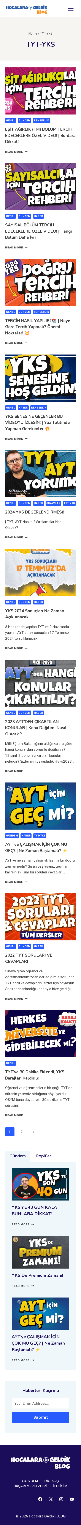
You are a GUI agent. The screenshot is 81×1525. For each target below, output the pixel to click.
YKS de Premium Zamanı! (37, 1275)
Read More (16, 151)
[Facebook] (40, 1499)
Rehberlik (41, 120)
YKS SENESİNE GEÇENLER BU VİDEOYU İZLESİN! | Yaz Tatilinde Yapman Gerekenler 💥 (37, 423)
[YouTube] (72, 1499)
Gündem (25, 120)
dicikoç (51, 1481)
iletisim (60, 1486)
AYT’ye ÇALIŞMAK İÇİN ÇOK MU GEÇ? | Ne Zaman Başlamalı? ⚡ (38, 1343)
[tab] (17, 1156)
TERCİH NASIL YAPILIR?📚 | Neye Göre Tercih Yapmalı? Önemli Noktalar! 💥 (37, 327)
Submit (40, 1417)
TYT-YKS (69, 503)
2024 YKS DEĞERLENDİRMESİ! (34, 512)
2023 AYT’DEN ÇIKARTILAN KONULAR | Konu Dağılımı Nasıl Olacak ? (36, 728)
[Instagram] (61, 1499)
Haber (38, 216)
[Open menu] (71, 8)
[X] (51, 1499)
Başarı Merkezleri (30, 1486)
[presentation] (40, 90)
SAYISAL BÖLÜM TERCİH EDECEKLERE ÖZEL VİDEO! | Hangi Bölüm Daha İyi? (38, 231)
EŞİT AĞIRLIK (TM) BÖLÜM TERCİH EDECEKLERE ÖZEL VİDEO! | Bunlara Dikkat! (40, 136)
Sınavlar (53, 503)
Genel (10, 120)
